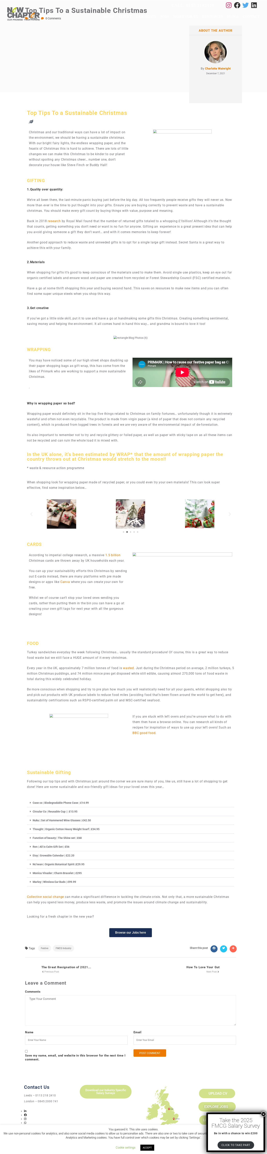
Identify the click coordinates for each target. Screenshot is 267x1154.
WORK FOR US (185, 16)
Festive (44, 948)
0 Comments (53, 18)
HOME (109, 16)
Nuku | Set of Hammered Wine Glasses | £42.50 (62, 820)
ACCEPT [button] (147, 1147)
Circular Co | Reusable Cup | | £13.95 (55, 811)
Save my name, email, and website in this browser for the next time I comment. (75, 1057)
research (54, 221)
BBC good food (144, 733)
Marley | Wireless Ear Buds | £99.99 (54, 881)
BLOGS (233, 16)
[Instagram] (229, 5)
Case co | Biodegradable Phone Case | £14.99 (61, 802)
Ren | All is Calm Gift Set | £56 (51, 846)
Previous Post (51, 971)
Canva (65, 582)
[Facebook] (237, 5)
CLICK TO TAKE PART (235, 1145)
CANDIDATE (146, 16)
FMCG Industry (63, 948)
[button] (31, 513)
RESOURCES (212, 16)
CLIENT (125, 16)
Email (138, 1032)
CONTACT (251, 16)
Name (29, 1032)
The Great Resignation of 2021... (66, 967)
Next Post (211, 971)
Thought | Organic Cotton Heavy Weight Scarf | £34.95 (66, 829)
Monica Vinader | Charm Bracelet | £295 (57, 873)
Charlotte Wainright (218, 68)
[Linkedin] (254, 5)
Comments (32, 991)
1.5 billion (113, 555)
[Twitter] (245, 5)
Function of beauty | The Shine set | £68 (57, 837)
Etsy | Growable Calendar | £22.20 (53, 855)
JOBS (164, 16)
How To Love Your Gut (203, 967)
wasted (128, 668)
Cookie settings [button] (125, 1147)
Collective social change (45, 897)
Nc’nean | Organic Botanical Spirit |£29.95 (58, 864)
